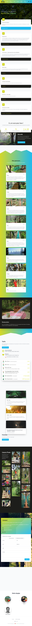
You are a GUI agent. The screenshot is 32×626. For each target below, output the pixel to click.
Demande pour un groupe (20, 538)
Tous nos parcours (20, 142)
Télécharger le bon (5, 28)
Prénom (3, 540)
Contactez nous (5, 347)
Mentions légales (17, 619)
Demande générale (11, 538)
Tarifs (14, 1)
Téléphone (18, 544)
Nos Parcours (11, 1)
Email (3, 544)
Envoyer (26, 559)
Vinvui (17, 623)
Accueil (7, 1)
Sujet (3, 548)
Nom (17, 540)
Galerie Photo (22, 1)
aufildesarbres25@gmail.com (8, 529)
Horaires (18, 1)
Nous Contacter (25, 1)
